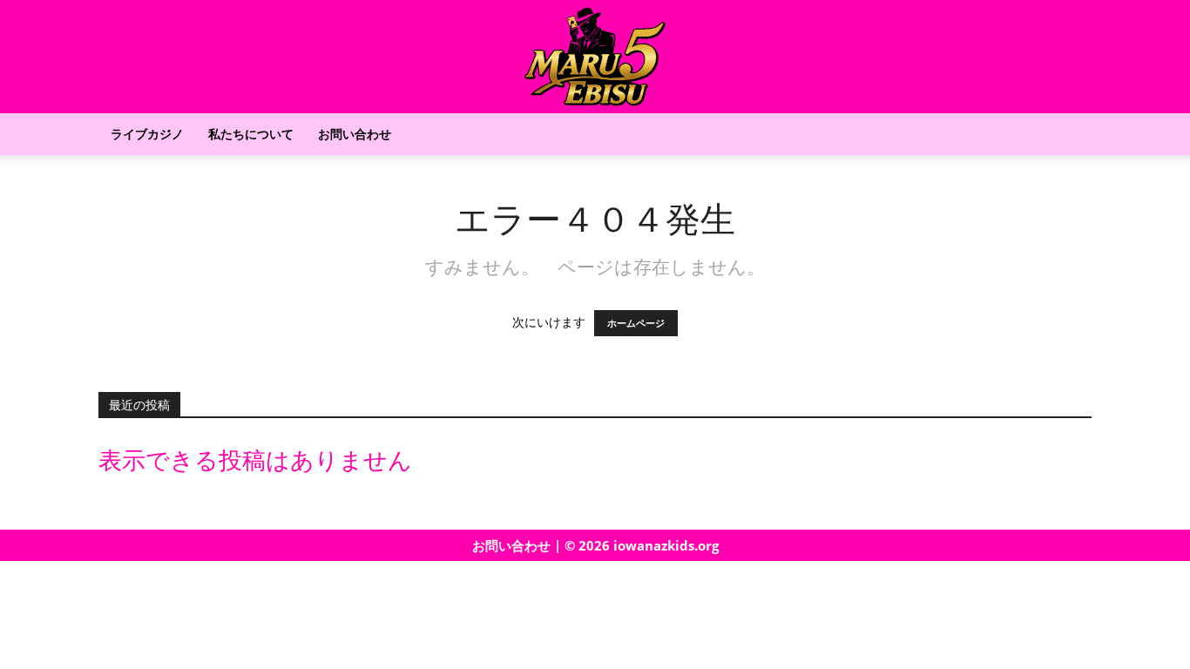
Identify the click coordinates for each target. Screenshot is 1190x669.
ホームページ (636, 323)
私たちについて (251, 133)
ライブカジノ (147, 133)
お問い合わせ (354, 133)
